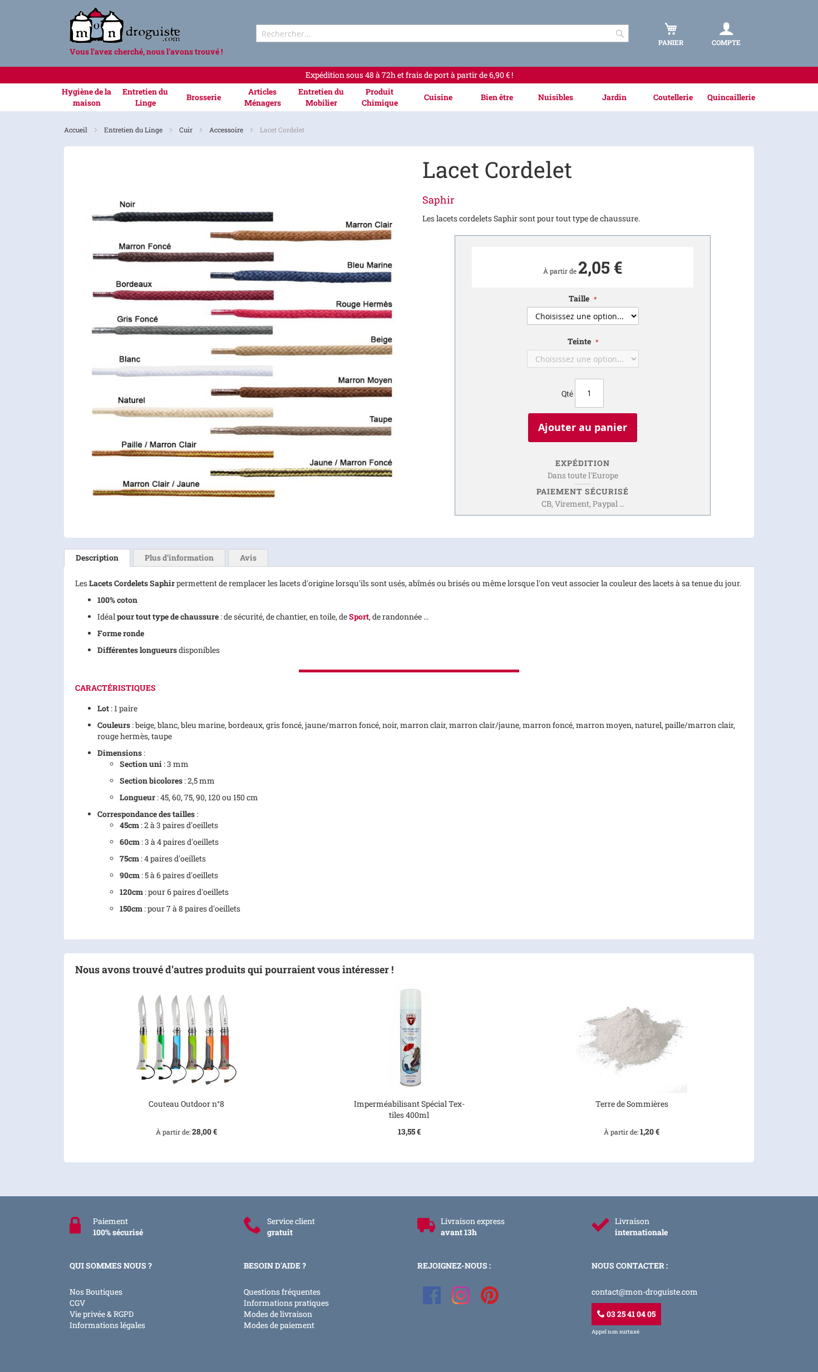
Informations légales (107, 1325)
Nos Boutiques (96, 1291)
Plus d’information (179, 557)
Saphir (438, 199)
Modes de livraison (278, 1314)
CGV (77, 1302)
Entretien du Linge (134, 129)
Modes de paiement (279, 1325)
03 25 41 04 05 (630, 1314)
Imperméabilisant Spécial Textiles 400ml (409, 1109)
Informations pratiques (286, 1302)
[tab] (97, 558)
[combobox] (442, 33)
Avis (248, 557)
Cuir (186, 129)
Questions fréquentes (282, 1291)
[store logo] (153, 25)
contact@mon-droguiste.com (645, 1291)
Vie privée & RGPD (102, 1314)
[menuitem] (86, 97)
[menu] (409, 97)
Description (97, 557)
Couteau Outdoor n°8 (186, 1103)
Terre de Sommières (631, 1103)
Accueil (76, 129)
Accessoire (227, 129)
